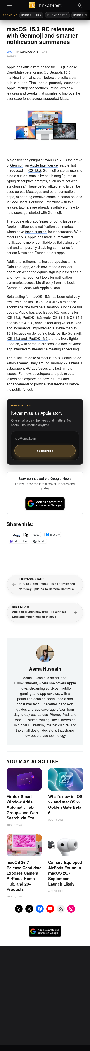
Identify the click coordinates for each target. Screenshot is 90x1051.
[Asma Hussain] (45, 653)
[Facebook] (40, 909)
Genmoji (16, 165)
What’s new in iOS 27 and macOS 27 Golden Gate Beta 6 (65, 804)
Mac (9, 51)
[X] (29, 909)
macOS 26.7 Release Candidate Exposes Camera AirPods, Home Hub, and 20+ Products (24, 875)
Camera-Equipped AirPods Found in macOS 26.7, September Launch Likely (65, 873)
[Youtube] (50, 909)
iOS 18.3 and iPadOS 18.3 (27, 338)
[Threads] (19, 909)
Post (16, 534)
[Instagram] (71, 909)
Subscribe (45, 450)
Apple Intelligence (21, 87)
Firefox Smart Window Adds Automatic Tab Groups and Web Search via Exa (22, 807)
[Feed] (61, 909)
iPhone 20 (80, 15)
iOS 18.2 (34, 170)
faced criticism (36, 231)
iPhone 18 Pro (57, 15)
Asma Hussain (29, 51)
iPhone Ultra (31, 15)
